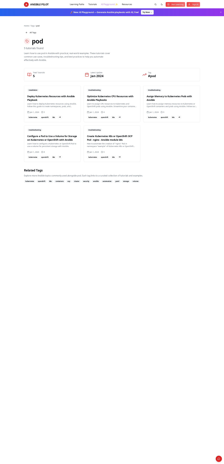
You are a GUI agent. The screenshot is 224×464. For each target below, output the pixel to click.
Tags (33, 25)
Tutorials (92, 4)
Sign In (195, 4)
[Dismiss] (221, 12)
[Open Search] (219, 459)
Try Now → (147, 12)
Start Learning (177, 4)
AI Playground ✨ (109, 4)
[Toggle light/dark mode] (161, 4)
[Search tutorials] (155, 4)
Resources (127, 4)
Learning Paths (77, 4)
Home (26, 25)
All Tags (33, 32)
